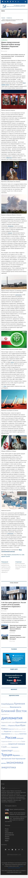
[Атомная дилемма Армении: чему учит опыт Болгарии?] (4, 637)
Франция (21, 755)
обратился (9, 157)
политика (22, 734)
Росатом (3, 738)
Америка (7, 838)
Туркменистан (16, 751)
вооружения (4, 714)
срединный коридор (16, 744)
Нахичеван (24, 731)
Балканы (7, 836)
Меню (3, 11)
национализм (5, 734)
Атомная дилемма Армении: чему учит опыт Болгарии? (17, 637)
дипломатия (11, 718)
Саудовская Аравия (6, 741)
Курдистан (7, 731)
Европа (6, 840)
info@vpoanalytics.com (15, 854)
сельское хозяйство (16, 741)
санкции (20, 738)
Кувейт (2, 731)
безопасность (15, 707)
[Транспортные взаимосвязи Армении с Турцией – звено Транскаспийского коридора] (4, 627)
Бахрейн (8, 707)
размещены (18, 294)
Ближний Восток (16, 554)
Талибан (9, 747)
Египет (7, 725)
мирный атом (18, 731)
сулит (4, 386)
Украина (16, 755)
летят (12, 362)
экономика (14, 762)
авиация (10, 233)
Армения (19, 703)
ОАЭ (11, 734)
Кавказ (4, 729)
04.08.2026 (12, 632)
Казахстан (11, 729)
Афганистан (3, 707)
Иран (5, 554)
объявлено (10, 226)
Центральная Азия (8, 758)
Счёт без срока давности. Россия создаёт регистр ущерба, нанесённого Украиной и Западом (13, 605)
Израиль (9, 554)
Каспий (16, 729)
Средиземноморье (4, 744)
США (23, 554)
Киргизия (20, 729)
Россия (10, 737)
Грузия (8, 714)
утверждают (10, 533)
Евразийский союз (8, 722)
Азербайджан (7, 704)
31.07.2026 (12, 641)
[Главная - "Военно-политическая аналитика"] (14, 5)
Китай (23, 729)
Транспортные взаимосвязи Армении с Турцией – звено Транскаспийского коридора (18, 628)
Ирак (17, 725)
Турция (6, 755)
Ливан (12, 731)
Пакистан (17, 734)
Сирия (23, 741)
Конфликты (4, 39)
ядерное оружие (5, 556)
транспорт (7, 750)
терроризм (14, 747)
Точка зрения (14, 582)
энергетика (8, 767)
